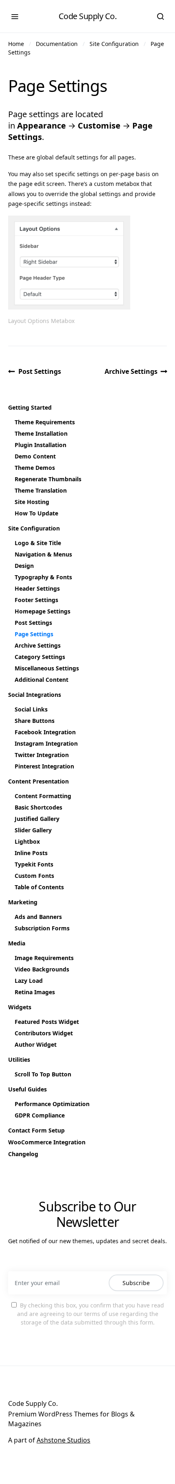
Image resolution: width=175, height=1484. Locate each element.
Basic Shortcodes (38, 807)
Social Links (31, 709)
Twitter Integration (42, 755)
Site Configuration (114, 44)
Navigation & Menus (43, 554)
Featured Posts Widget (47, 1022)
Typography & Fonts (43, 577)
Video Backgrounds (42, 969)
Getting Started (30, 407)
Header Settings (37, 588)
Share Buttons (35, 721)
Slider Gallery (33, 830)
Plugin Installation (40, 445)
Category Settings (40, 657)
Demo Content (35, 456)
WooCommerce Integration (46, 1142)
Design (24, 566)
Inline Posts (31, 853)
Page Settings (34, 634)
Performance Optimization (52, 1104)
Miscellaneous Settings (47, 668)
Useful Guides (27, 1089)
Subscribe (136, 1283)
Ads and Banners (38, 917)
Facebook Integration (45, 732)
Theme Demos (35, 467)
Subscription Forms (42, 928)
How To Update (36, 513)
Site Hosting (32, 502)
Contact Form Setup (36, 1130)
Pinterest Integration (44, 766)
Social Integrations (34, 694)
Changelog (23, 1154)
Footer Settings (36, 600)
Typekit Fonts (34, 864)
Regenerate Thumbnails (48, 479)
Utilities (19, 1059)
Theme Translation (41, 490)
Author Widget (36, 1044)
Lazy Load (29, 980)
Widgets (19, 1007)
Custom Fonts (34, 875)
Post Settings (39, 371)
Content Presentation (38, 781)
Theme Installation (41, 433)
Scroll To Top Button (43, 1074)
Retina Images (35, 992)
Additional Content (41, 679)
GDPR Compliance (40, 1115)
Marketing (22, 902)
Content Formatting (43, 796)
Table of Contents (39, 887)
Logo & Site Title (38, 543)
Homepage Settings (42, 611)
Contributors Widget (44, 1033)
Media (16, 943)
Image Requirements (44, 958)
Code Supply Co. (88, 16)
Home (16, 44)
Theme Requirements (45, 422)
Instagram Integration (46, 743)
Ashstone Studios (63, 1440)
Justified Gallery (37, 819)
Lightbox (27, 841)
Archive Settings (131, 371)
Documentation (57, 44)
